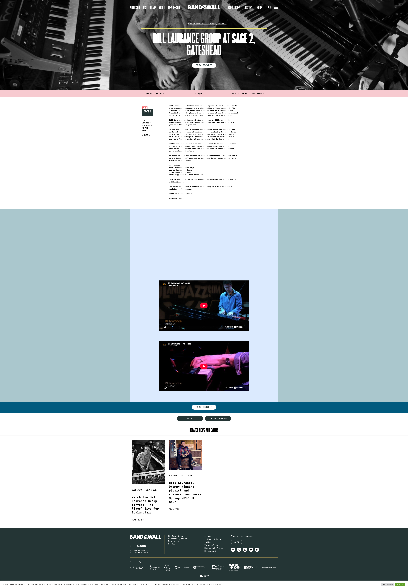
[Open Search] (269, 7)
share (190, 418)
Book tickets (204, 407)
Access (207, 536)
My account (210, 551)
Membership (174, 7)
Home (183, 24)
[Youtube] (251, 550)
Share (145, 135)
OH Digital (143, 552)
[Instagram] (245, 550)
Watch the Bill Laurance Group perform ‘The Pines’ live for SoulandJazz (145, 504)
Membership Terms (213, 548)
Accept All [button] (400, 584)
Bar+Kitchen (234, 7)
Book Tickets (204, 65)
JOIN (236, 542)
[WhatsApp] (257, 550)
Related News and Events (204, 430)
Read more (137, 519)
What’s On (135, 7)
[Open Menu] (275, 7)
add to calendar (218, 418)
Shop (259, 7)
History (249, 7)
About (162, 7)
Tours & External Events (147, 112)
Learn (153, 7)
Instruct (145, 550)
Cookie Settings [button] (387, 584)
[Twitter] (239, 550)
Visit (145, 7)
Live (145, 108)
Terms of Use (211, 545)
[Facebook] (233, 550)
